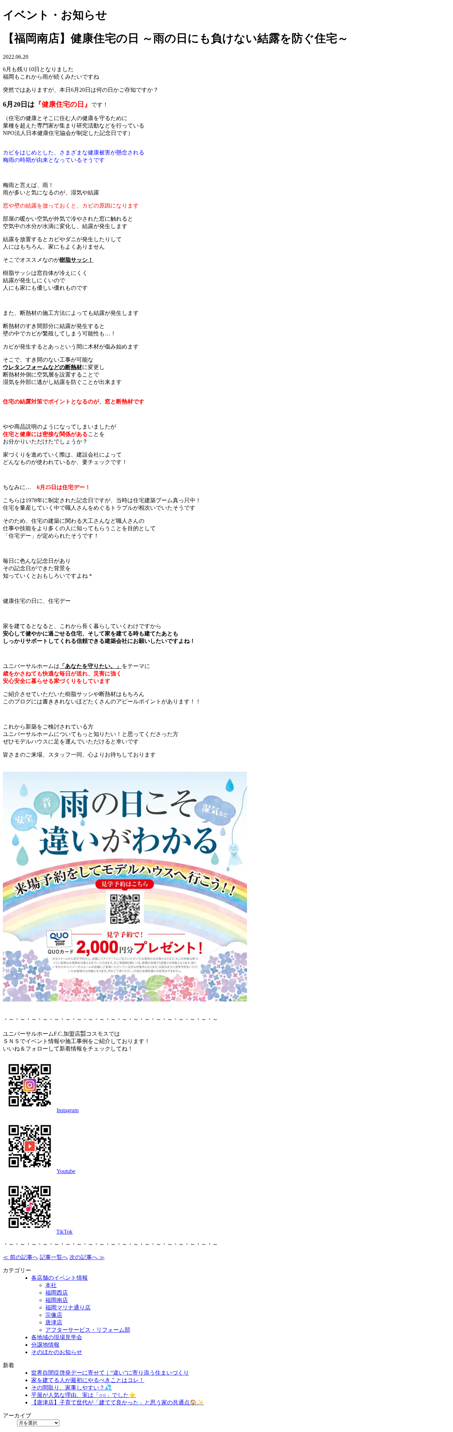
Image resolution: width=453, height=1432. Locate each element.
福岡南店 (56, 1300)
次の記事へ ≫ (87, 1257)
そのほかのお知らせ (56, 1352)
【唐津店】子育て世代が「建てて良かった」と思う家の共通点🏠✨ (117, 1402)
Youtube (66, 1171)
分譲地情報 (45, 1345)
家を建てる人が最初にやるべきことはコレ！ (87, 1380)
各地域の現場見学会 (56, 1337)
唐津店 (53, 1322)
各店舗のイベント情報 (59, 1278)
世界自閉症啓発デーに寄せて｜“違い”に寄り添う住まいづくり (110, 1373)
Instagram (68, 1110)
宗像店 (53, 1315)
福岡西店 (56, 1293)
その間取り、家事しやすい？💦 (71, 1388)
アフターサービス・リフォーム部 (87, 1330)
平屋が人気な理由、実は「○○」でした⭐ (83, 1395)
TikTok (64, 1232)
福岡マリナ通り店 (68, 1307)
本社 (51, 1285)
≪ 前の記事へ (20, 1257)
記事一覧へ (54, 1257)
